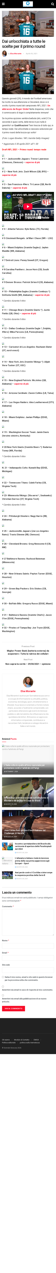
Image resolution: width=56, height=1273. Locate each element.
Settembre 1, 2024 (11, 771)
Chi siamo (6, 1040)
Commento (8, 906)
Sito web (6, 965)
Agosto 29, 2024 (11, 804)
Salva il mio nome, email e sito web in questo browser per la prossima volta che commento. (29, 978)
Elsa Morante (15, 54)
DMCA (36, 1040)
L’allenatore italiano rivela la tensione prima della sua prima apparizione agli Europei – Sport (32, 861)
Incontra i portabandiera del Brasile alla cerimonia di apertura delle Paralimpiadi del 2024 (33, 846)
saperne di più (32, 162)
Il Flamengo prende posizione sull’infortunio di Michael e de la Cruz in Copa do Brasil (26, 799)
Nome (5, 940)
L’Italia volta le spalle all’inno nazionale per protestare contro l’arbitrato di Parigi (24, 766)
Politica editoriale (8, 1043)
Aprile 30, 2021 (31, 54)
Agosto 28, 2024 (22, 852)
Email (5, 952)
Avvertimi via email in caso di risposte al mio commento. (27, 990)
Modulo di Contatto (21, 1040)
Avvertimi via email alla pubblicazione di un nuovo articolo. (24, 1000)
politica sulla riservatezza (30, 1043)
